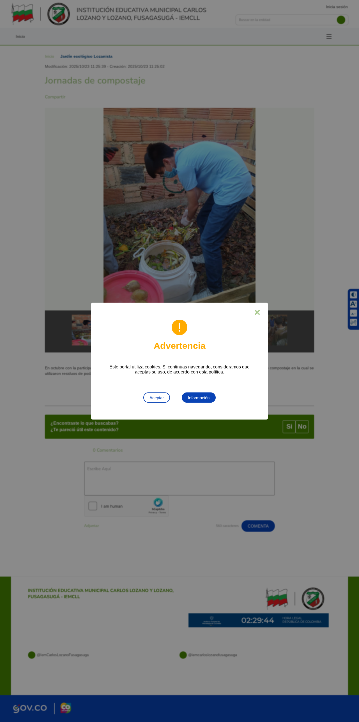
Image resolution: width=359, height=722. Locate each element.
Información (199, 397)
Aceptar (156, 397)
